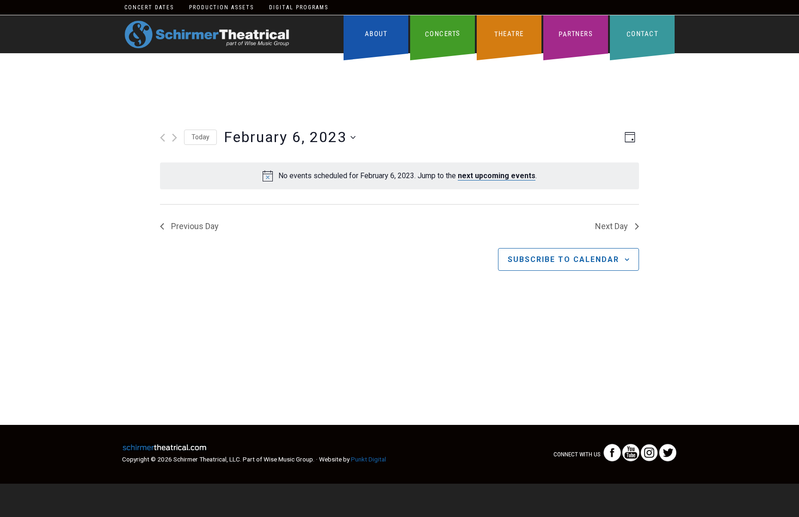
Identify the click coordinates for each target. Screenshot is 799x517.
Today (200, 137)
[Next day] (174, 137)
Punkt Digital (368, 459)
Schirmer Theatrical (206, 34)
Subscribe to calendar (563, 259)
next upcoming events (496, 175)
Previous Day (195, 226)
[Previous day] (162, 137)
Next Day (611, 226)
